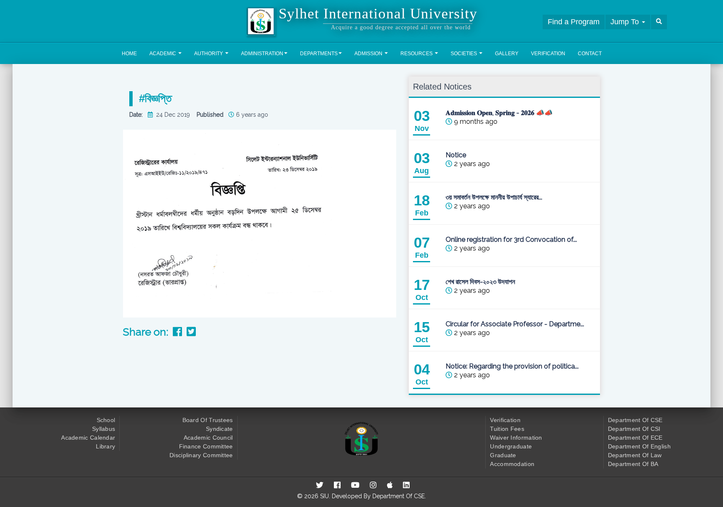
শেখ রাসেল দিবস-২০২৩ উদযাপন (480, 282)
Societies (464, 53)
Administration (262, 53)
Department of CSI (634, 428)
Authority (209, 53)
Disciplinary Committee (201, 455)
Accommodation (512, 464)
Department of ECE (635, 437)
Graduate (503, 455)
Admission (369, 53)
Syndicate (219, 428)
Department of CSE (635, 420)
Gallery (506, 53)
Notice (455, 155)
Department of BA (633, 464)
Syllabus (103, 428)
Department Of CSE (398, 496)
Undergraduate (511, 446)
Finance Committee (206, 446)
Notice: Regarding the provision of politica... (511, 366)
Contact (590, 53)
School (106, 420)
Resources (417, 53)
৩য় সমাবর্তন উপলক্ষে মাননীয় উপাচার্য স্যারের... (493, 197)
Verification (548, 53)
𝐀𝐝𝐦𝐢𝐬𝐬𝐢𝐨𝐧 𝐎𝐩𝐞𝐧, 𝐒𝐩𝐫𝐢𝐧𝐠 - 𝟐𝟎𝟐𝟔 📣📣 (498, 113)
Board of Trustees (207, 420)
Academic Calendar (88, 437)
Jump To (625, 22)
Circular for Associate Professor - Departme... (514, 324)
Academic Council (208, 437)
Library (105, 446)
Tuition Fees (507, 428)
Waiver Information (516, 437)
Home (129, 53)
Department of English (639, 446)
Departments (319, 53)
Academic (163, 53)
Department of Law (635, 455)
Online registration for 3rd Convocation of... (511, 239)
